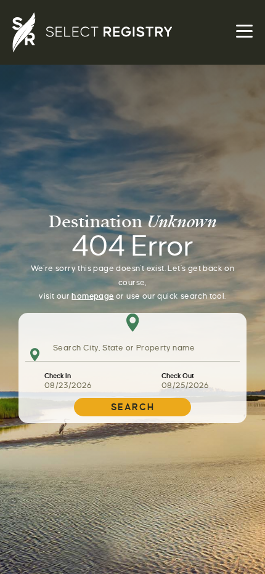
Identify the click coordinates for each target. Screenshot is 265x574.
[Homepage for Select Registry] (132, 32)
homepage (92, 296)
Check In (57, 375)
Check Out (177, 375)
